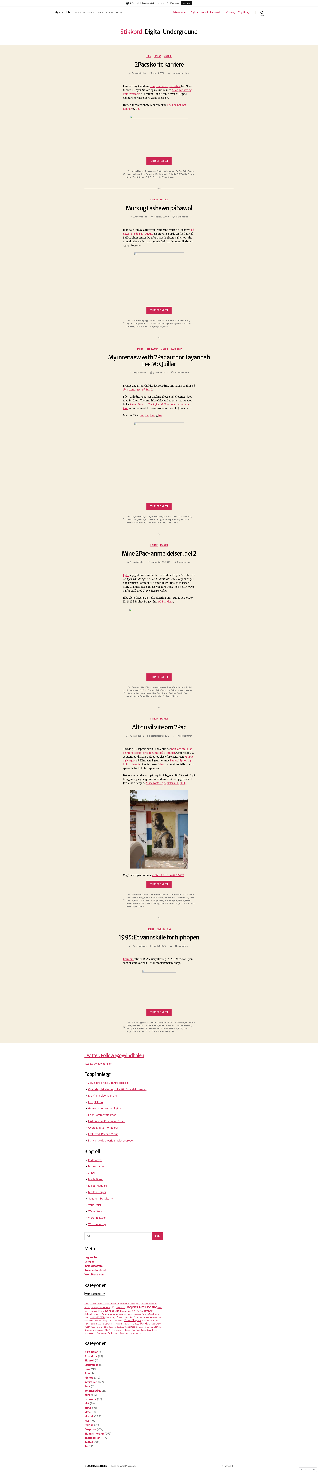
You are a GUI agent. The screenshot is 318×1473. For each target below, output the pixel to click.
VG (98, 1333)
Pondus (145, 1323)
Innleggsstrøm (93, 1265)
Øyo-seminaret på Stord (137, 389)
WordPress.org (97, 1224)
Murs (165, 326)
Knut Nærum (88, 1321)
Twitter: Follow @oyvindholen (114, 1055)
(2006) (182, 783)
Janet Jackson (133, 174)
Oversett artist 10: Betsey (103, 1127)
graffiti (86, 1317)
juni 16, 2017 (158, 73)
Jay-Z (115, 1317)
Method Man (173, 1025)
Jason (108, 1317)
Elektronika (91, 1364)
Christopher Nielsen (100, 1307)
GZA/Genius (137, 1025)
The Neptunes (120, 1330)
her (169, 105)
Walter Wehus (96, 1211)
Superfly (172, 519)
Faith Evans (188, 171)
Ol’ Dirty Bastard (152, 1028)
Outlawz (149, 519)
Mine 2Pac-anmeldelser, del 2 (159, 553)
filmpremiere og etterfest (165, 86)
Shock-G (164, 903)
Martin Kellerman (116, 1320)
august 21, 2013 (161, 216)
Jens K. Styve (124, 1317)
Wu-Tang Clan (168, 1031)
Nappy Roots (132, 1028)
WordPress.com (97, 1217)
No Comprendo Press (111, 1324)
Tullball (89, 1442)
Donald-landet (97, 1311)
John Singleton (147, 174)
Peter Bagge (135, 1324)
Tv (86, 1446)
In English (193, 12)
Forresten (128, 1314)
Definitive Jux (183, 320)
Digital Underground (166, 171)
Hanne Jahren (96, 1166)
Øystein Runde (136, 1333)
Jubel (91, 1172)
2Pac (128, 171)
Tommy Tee (130, 1330)
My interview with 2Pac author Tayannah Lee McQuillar (159, 361)
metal (88, 1407)
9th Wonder (158, 320)
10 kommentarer (181, 946)
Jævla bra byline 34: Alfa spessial (108, 1082)
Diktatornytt (95, 1160)
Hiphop (157, 56)
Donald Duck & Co (128, 1311)
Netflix (92, 1324)
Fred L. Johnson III (174, 516)
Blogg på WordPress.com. (123, 1466)
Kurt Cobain (139, 900)
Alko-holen (91, 1351)
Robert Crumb (96, 1327)
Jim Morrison (170, 897)
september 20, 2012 (160, 562)
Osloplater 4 (95, 1102)
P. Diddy (172, 174)
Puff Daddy (182, 174)
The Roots (156, 1031)
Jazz (87, 1386)
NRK (122, 1324)
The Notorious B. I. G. (141, 177)
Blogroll (89, 1360)
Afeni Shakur (146, 687)
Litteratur (90, 1399)
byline (138, 1304)
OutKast (127, 1324)
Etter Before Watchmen (102, 1114)
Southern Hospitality (100, 1198)
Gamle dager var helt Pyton (104, 1108)
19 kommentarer (184, 736)
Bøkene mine (179, 12)
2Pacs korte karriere (159, 64)
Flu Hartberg (120, 1314)
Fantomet (113, 1314)
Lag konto (90, 1257)
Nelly (141, 1028)
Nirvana (98, 1324)
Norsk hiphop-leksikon (212, 12)
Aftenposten (102, 1303)
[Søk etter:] (117, 1236)
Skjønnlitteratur (94, 1433)
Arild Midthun (124, 1304)
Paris (159, 693)
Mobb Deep (146, 693)
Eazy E (162, 516)
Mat (86, 1403)
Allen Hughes (138, 171)
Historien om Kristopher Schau (106, 1121)
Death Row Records (176, 687)
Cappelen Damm (147, 1304)
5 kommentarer (182, 372)
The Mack (140, 522)
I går (126, 575)
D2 (112, 1307)
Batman (132, 1304)
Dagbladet (120, 1307)
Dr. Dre (179, 171)
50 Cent (135, 687)
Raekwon (173, 1028)
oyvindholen (140, 73)
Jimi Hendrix (182, 897)
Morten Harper (97, 1192)
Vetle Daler (94, 1204)
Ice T (156, 1025)
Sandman (120, 1327)
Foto (87, 1373)
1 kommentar (182, 216)
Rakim (165, 693)
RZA (180, 1028)
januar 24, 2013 (160, 372)
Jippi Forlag (134, 1317)
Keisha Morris (161, 174)
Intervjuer (152, 349)
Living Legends (155, 326)
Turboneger (88, 1333)
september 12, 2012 (160, 736)
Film (148, 56)
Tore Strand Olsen (143, 1330)
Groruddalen (97, 1317)
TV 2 (95, 1333)
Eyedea (169, 323)
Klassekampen (155, 1317)
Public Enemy (153, 903)
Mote (87, 1412)
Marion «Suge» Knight (156, 900)
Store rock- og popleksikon (162, 783)
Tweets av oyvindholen (98, 1063)
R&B (169, 929)
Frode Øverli (148, 1314)
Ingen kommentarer (180, 73)
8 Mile (135, 1022)
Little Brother (141, 326)
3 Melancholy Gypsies (142, 320)
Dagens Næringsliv (141, 1307)
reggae (88, 1425)
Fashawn (130, 326)
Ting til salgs (244, 12)
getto (157, 1314)
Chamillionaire (159, 687)
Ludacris (180, 690)
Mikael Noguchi (97, 1185)
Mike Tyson (172, 900)
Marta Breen (95, 1179)
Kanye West (131, 519)
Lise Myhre (105, 1321)
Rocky (105, 1327)
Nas (154, 693)
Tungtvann (156, 1330)
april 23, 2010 (160, 946)
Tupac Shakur (168, 177)
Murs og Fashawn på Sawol (159, 208)
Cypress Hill (144, 1022)
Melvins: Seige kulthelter (103, 1095)
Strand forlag (99, 1330)
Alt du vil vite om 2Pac (159, 727)
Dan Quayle (150, 171)
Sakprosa (176, 349)
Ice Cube (187, 516)
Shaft (164, 519)
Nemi (86, 1324)
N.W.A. (141, 519)
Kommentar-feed (95, 1270)
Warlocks (103, 1333)
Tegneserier (92, 1437)
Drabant (148, 1310)
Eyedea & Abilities (182, 323)
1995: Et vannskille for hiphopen (159, 937)
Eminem (161, 323)
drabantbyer (89, 1314)
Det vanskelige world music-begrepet (111, 1140)
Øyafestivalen (125, 1333)
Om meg (230, 12)
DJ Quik (143, 690)
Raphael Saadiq (176, 693)
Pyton (87, 1326)
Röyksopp (112, 1327)
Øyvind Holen (63, 12)
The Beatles (110, 1330)
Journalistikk (92, 1390)
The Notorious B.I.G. (141, 1031)
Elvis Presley (137, 897)
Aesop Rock (170, 320)
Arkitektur (90, 1356)
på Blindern (165, 601)
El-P (155, 323)
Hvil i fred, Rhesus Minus (103, 1134)
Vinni (162, 764)
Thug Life (157, 177)
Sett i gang (186, 3)
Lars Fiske (97, 1321)
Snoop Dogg (139, 696)
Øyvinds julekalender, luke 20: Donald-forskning (117, 1089)
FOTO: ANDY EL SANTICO (168, 875)
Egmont (98, 1314)
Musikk (168, 56)
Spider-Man (149, 1327)
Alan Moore (113, 1303)
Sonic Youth (140, 1327)
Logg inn (89, 1261)
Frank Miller (137, 1314)
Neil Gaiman (154, 1321)
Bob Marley (137, 894)
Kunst (88, 1394)
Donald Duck (113, 1310)
